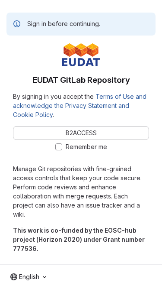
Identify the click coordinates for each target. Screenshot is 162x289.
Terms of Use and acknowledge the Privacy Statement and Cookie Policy (79, 105)
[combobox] (28, 277)
